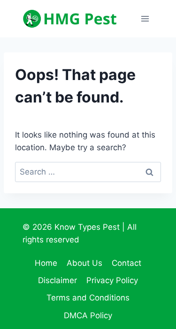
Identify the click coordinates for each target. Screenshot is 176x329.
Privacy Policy (112, 280)
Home (46, 263)
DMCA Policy (88, 315)
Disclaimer (57, 280)
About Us (84, 263)
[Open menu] (144, 18)
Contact (126, 263)
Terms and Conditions (88, 297)
